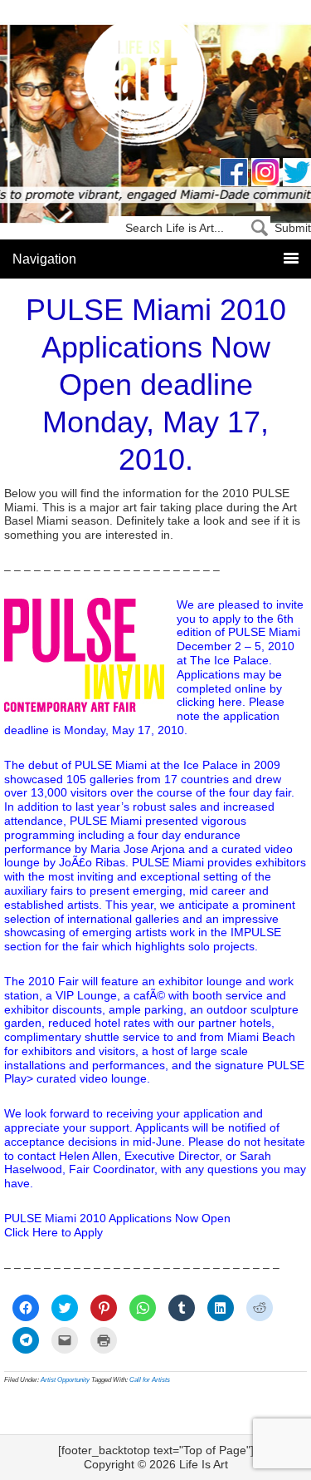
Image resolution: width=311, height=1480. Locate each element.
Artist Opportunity (65, 1380)
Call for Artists (149, 1380)
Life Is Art (155, 85)
